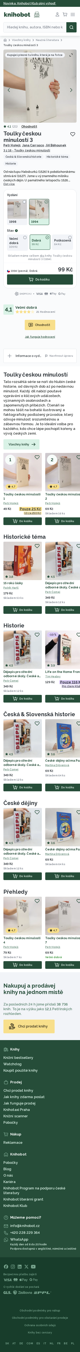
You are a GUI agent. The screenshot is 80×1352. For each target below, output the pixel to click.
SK (7, 1343)
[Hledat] (71, 27)
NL (52, 1343)
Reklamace (12, 1143)
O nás (8, 1175)
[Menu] (73, 14)
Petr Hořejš (11, 145)
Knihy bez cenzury (40, 1332)
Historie (13, 625)
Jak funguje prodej (19, 1103)
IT (45, 1343)
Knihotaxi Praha (16, 1110)
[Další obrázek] (71, 90)
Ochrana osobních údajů (40, 1325)
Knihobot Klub (15, 1206)
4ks (42, 255)
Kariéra (9, 1182)
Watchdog (12, 1064)
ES (38, 1343)
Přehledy (15, 892)
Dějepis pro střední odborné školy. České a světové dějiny (21, 676)
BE (66, 1343)
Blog (7, 1169)
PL (73, 1343)
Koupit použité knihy (20, 1070)
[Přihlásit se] (57, 14)
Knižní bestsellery (18, 1058)
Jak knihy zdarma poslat (24, 1097)
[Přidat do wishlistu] (73, 134)
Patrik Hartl (11, 587)
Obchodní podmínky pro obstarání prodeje (40, 1317)
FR (59, 1343)
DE (21, 1343)
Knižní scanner (15, 1116)
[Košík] (65, 14)
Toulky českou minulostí (35, 374)
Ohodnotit (29, 126)
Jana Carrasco (33, 145)
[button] (40, 86)
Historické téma (24, 537)
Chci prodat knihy (18, 1091)
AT (14, 1343)
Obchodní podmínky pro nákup (40, 1310)
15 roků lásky (13, 583)
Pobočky (10, 1123)
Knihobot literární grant (23, 1199)
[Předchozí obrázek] (9, 90)
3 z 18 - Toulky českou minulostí (26, 150)
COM (29, 1343)
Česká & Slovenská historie (39, 714)
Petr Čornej (10, 680)
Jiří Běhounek (55, 145)
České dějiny (20, 803)
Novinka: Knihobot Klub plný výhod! (29, 3)
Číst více (9, 184)
